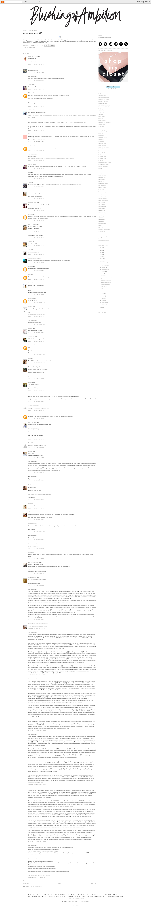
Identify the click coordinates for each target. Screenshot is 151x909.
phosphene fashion (103, 183)
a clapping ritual (102, 95)
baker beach (104, 286)
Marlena (30, 164)
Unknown (30, 266)
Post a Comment (27, 881)
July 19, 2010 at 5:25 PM (36, 160)
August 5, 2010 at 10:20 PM (37, 675)
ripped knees (102, 195)
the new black (102, 233)
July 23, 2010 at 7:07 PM (36, 573)
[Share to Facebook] (52, 45)
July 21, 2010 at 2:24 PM (36, 402)
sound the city (102, 212)
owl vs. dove (102, 179)
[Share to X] (49, 45)
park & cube (101, 181)
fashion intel (101, 135)
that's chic (101, 227)
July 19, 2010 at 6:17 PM (36, 168)
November (104, 265)
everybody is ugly (103, 131)
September (104, 269)
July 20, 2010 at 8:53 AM (36, 294)
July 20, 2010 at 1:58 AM (36, 254)
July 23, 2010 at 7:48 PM (36, 585)
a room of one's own (104, 99)
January (104, 304)
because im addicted (104, 107)
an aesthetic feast (103, 103)
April (103, 298)
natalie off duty (102, 177)
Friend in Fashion (32, 422)
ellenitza (101, 128)
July (103, 273)
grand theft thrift (102, 145)
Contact (30, 306)
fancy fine (101, 133)
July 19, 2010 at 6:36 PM (36, 198)
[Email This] (45, 45)
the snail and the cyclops (105, 235)
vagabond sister (32, 405)
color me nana (102, 120)
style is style (102, 215)
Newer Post (26, 883)
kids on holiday (102, 152)
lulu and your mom (103, 166)
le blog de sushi (102, 158)
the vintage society (103, 238)
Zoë (29, 249)
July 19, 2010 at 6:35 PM (36, 178)
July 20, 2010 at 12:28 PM (36, 324)
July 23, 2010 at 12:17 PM (36, 531)
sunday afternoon (105, 284)
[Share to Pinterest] (54, 45)
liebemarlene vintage (104, 164)
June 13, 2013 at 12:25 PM (36, 877)
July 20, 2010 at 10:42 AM (36, 302)
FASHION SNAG (32, 56)
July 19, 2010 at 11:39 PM (36, 246)
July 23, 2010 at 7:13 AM (36, 520)
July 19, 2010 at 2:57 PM (36, 89)
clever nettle (102, 116)
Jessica (30, 84)
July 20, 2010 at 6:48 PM (36, 341)
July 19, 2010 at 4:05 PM (36, 106)
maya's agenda (102, 173)
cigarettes (101, 114)
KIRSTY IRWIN (32, 224)
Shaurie (30, 382)
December (104, 263)
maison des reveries (103, 172)
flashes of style (102, 143)
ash (29, 511)
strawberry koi (102, 214)
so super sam (102, 208)
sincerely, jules (102, 206)
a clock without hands (104, 97)
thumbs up (103, 275)
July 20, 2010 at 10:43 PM (36, 363)
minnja (29, 190)
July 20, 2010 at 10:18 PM (36, 354)
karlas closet (102, 149)
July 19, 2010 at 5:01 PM (36, 142)
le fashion (101, 160)
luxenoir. (101, 168)
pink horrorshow (102, 185)
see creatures (102, 204)
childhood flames (103, 112)
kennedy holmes (103, 151)
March (103, 300)
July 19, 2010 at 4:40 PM (36, 130)
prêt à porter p (102, 191)
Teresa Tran (31, 336)
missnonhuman (102, 175)
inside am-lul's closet (104, 147)
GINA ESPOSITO (32, 577)
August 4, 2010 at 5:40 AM (37, 628)
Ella (29, 134)
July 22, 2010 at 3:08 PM (36, 472)
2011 (101, 258)
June (103, 293)
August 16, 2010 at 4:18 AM (37, 730)
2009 (101, 307)
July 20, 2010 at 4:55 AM (36, 279)
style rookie (101, 221)
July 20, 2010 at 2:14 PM (36, 333)
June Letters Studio (81, 901)
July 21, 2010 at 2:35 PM (36, 410)
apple (29, 172)
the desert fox (102, 231)
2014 (101, 252)
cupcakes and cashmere (105, 122)
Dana (29, 552)
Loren (29, 358)
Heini (29, 274)
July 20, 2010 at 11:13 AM (36, 316)
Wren (24, 40)
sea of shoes (102, 202)
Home (59, 883)
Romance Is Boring (33, 367)
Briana (29, 93)
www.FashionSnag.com (34, 62)
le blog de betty (102, 156)
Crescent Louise (32, 202)
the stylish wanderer (103, 237)
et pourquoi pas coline (104, 130)
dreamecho (101, 126)
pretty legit (101, 189)
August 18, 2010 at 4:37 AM (37, 784)
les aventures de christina (105, 162)
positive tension (102, 187)
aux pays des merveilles (104, 105)
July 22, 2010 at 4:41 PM (36, 508)
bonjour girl (101, 108)
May (103, 296)
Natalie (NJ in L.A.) (33, 258)
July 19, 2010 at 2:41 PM (36, 64)
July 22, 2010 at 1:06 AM (36, 439)
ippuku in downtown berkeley (108, 278)
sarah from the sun (103, 200)
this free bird (31, 110)
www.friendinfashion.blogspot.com (36, 429)
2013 (101, 254)
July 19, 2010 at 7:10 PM (36, 210)
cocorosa (101, 118)
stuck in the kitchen (106, 280)
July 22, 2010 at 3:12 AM (36, 457)
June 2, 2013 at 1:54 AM (36, 855)
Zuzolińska (31, 442)
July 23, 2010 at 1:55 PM (36, 540)
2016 (101, 248)
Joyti (29, 182)
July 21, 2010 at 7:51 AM (36, 390)
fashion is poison (103, 137)
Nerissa (30, 214)
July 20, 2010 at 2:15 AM (36, 262)
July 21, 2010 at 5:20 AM (36, 378)
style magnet (102, 219)
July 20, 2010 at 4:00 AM (36, 270)
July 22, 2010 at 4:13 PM (36, 499)
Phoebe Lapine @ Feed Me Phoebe (37, 623)
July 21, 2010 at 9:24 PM (36, 418)
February (104, 302)
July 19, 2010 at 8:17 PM (36, 220)
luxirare (100, 170)
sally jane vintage (103, 198)
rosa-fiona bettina (103, 196)
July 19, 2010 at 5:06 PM (36, 150)
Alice (29, 503)
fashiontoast (102, 141)
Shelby (30, 241)
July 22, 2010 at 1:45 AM (36, 447)
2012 (101, 256)
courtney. (30, 145)
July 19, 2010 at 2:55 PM (36, 80)
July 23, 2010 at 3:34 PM (36, 558)
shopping (32, 47)
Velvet (29, 68)
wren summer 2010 (106, 282)
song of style (102, 210)
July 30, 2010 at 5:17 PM (36, 620)
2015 (101, 250)
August (103, 271)
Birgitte (30, 484)
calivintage (101, 110)
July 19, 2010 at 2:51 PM (36, 72)
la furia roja (104, 289)
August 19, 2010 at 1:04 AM (37, 841)
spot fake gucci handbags (44, 875)
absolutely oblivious (103, 101)
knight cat (101, 154)
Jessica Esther (32, 283)
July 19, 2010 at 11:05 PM (36, 237)
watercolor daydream (104, 240)
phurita (30, 451)
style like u (101, 217)
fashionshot (101, 139)
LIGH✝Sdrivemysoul (33, 562)
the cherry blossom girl (104, 229)
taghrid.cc (101, 225)
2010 (101, 261)
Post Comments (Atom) (36, 886)
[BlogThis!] (47, 45)
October (104, 267)
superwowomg (102, 223)
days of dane (102, 124)
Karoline (30, 328)
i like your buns (105, 291)
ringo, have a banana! (104, 193)
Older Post (93, 883)
